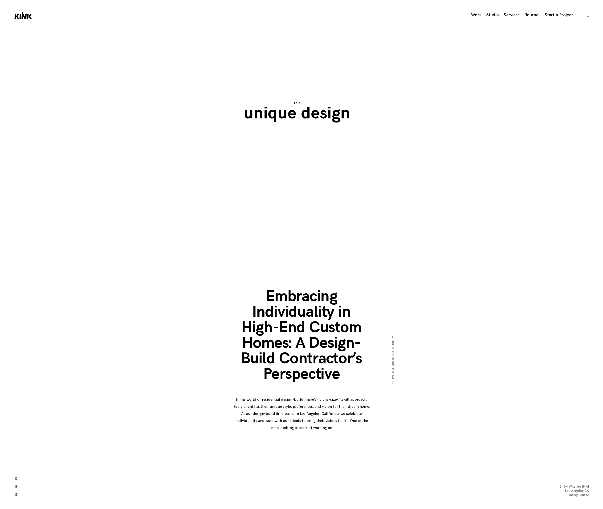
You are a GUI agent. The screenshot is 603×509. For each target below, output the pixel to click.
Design (392, 362)
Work (476, 14)
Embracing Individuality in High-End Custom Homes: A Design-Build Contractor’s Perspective (301, 335)
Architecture (392, 346)
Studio (492, 14)
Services (512, 14)
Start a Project (559, 14)
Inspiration (392, 376)
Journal (532, 14)
